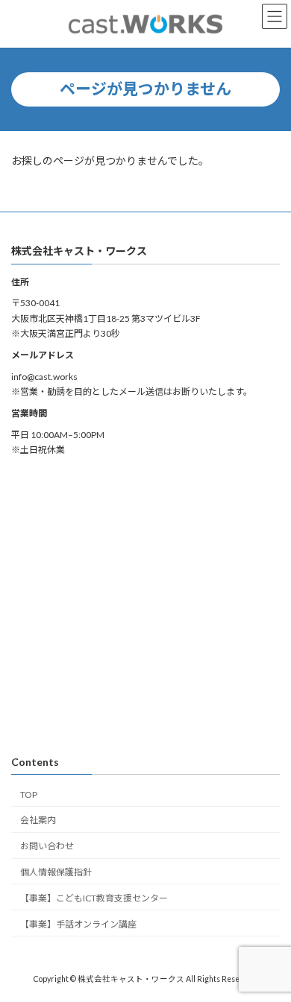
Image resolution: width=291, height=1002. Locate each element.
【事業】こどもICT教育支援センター (94, 898)
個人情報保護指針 (56, 872)
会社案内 (38, 819)
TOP (28, 793)
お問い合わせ (47, 846)
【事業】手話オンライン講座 (78, 923)
